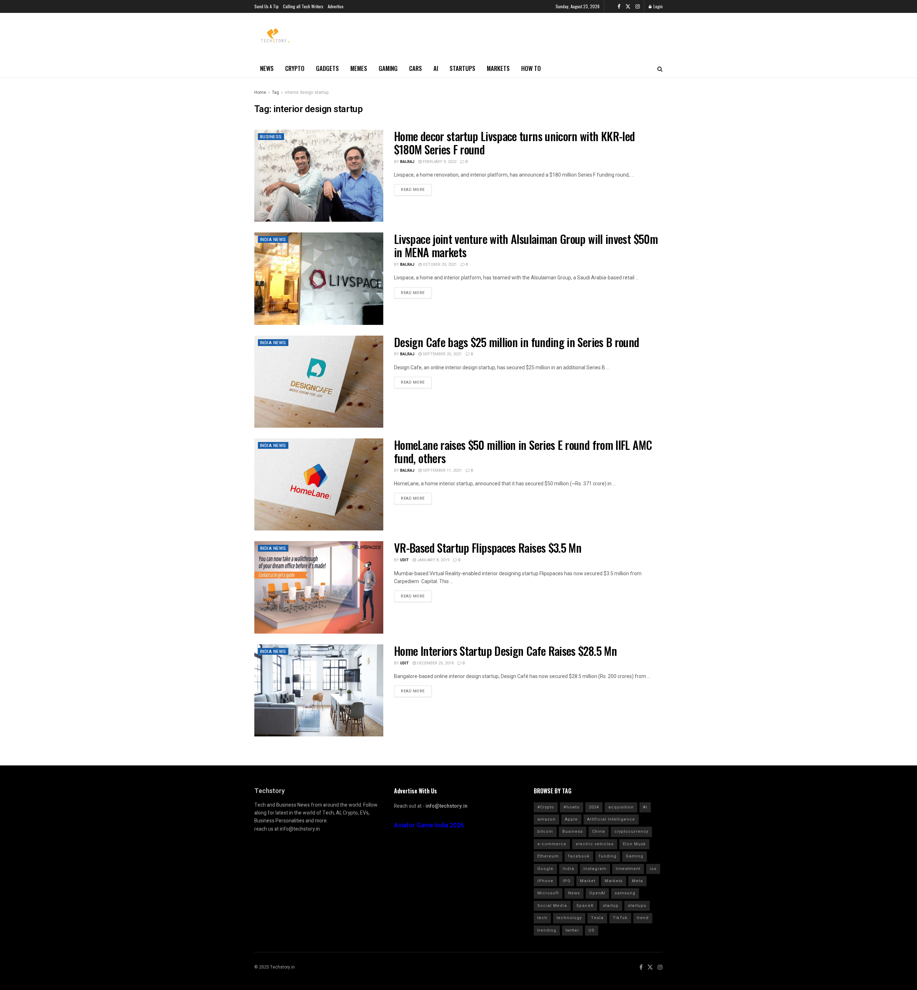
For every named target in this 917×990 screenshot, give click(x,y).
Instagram (595, 869)
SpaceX (585, 906)
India (568, 869)
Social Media (552, 906)
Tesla (597, 918)
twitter (572, 930)
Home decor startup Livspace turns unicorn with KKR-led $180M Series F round (514, 143)
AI (435, 68)
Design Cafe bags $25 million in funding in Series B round (516, 341)
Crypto (294, 68)
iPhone (545, 881)
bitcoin (545, 831)
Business (271, 137)
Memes (358, 68)
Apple (571, 819)
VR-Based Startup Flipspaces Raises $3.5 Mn (487, 547)
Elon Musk (634, 844)
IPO (567, 881)
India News (273, 239)
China (598, 831)
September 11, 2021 (442, 470)
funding (607, 856)
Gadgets (327, 68)
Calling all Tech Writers (303, 6)
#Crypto (545, 807)
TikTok (620, 918)
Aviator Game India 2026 (429, 825)
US (592, 930)
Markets (498, 68)
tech (542, 918)
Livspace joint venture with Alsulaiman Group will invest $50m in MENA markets (526, 245)
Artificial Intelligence (611, 819)
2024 (594, 807)
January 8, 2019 (432, 560)
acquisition (621, 807)
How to (531, 68)
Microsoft (548, 893)
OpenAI (597, 893)
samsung (625, 893)
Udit (404, 560)
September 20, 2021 (442, 354)
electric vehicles (595, 844)
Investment (628, 869)
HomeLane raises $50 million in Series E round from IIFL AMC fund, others (523, 451)
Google (545, 869)
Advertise (336, 6)
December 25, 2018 (434, 663)
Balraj (407, 162)
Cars (415, 68)
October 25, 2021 (439, 264)
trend (643, 918)
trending (546, 930)
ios (653, 869)
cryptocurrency (631, 831)
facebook (579, 856)
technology (569, 918)
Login (657, 6)
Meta (637, 881)
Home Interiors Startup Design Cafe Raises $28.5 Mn (505, 650)
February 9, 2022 (439, 162)
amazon (546, 819)
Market (587, 881)
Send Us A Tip (266, 6)
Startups (462, 68)
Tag (275, 92)
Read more (413, 190)
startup (611, 906)
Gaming (388, 68)
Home (260, 92)
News (267, 68)
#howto (571, 807)
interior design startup (307, 92)
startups (637, 906)
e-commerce (551, 844)
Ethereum (548, 856)
